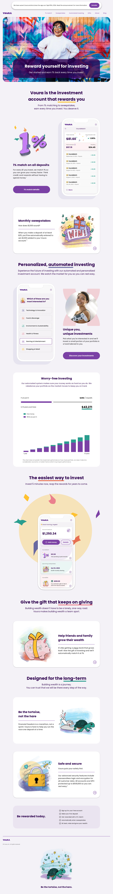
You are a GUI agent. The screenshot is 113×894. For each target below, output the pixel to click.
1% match (48, 13)
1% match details (31, 189)
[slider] (52, 402)
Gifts (89, 13)
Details (94, 5)
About (97, 13)
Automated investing (76, 13)
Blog (104, 13)
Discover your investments (81, 355)
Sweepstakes (60, 13)
